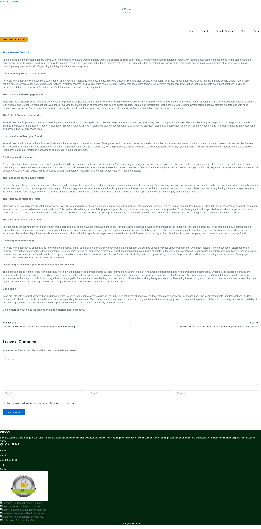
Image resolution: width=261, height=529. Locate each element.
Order (256, 31)
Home (191, 31)
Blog (243, 31)
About (205, 31)
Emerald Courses (9, 1)
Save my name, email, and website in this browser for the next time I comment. (40, 403)
